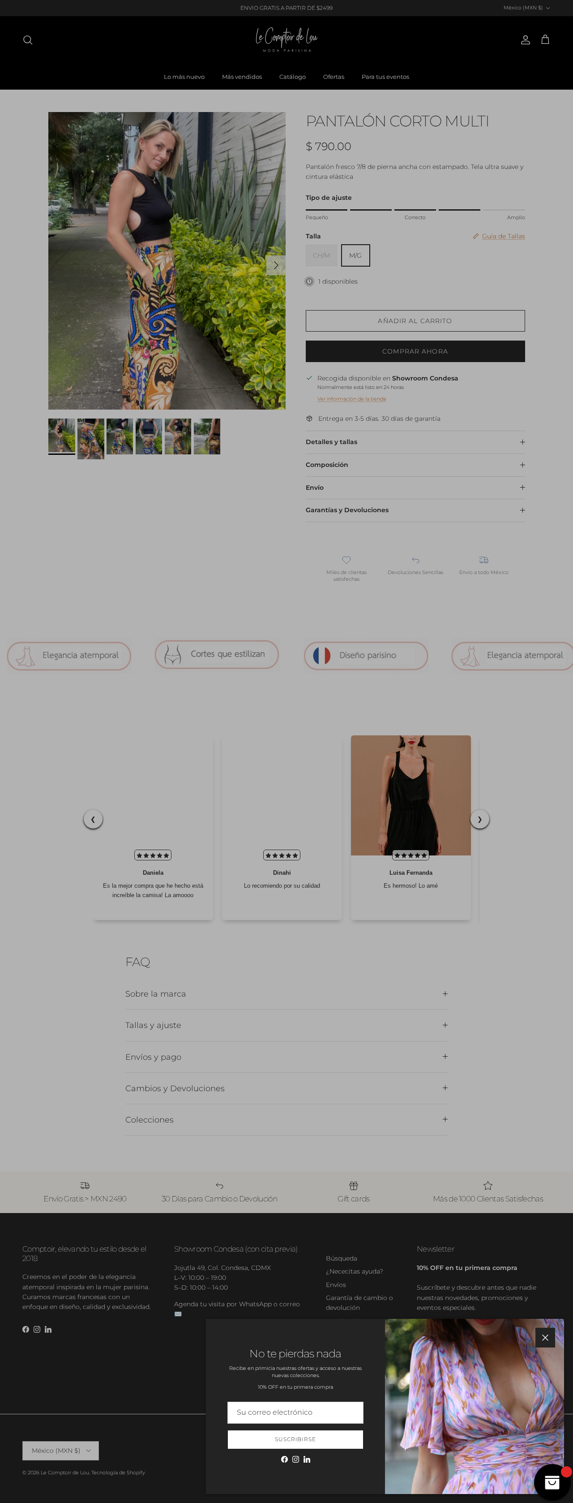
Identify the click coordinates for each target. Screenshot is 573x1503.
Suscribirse (295, 1439)
